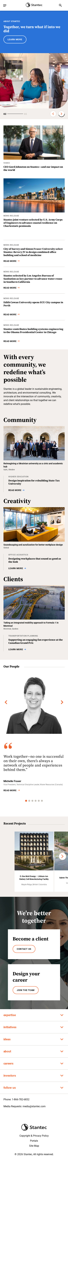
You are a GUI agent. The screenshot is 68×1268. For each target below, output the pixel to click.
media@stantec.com (34, 1106)
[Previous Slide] (53, 114)
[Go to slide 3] (32, 801)
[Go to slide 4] (36, 801)
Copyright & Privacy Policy (34, 1135)
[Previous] (6, 702)
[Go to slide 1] (26, 801)
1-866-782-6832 (20, 1099)
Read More (10, 790)
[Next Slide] (61, 114)
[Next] (62, 702)
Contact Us (24, 949)
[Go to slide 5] (39, 801)
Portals (34, 1140)
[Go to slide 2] (29, 801)
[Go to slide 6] (42, 801)
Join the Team (25, 990)
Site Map (34, 1145)
